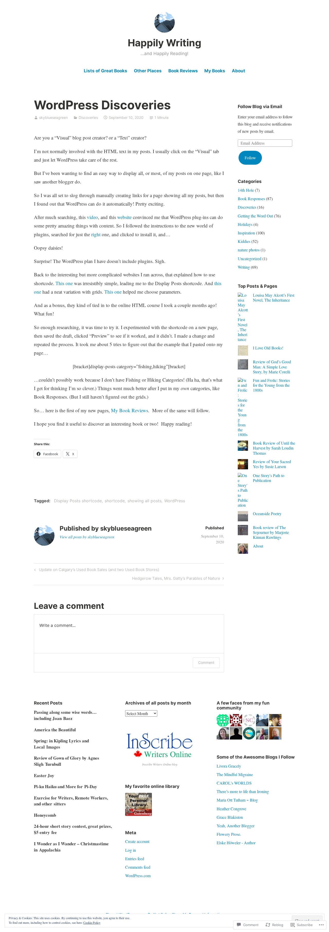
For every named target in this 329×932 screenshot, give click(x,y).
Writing (244, 267)
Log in (130, 850)
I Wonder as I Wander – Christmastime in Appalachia (71, 846)
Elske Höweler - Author (236, 842)
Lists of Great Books (105, 70)
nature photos (249, 249)
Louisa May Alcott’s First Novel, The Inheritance (273, 297)
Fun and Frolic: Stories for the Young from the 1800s (271, 385)
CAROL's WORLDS (234, 783)
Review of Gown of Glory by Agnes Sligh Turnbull (66, 761)
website (124, 217)
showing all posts (144, 500)
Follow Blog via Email (260, 106)
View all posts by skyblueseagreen (87, 536)
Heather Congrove (231, 808)
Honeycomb (45, 815)
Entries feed (134, 858)
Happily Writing (164, 43)
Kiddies (244, 241)
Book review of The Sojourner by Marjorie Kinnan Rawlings (271, 532)
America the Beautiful (55, 729)
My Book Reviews (129, 410)
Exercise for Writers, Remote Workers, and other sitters (71, 801)
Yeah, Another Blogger (235, 825)
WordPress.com (138, 875)
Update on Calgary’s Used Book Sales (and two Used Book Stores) (96, 570)
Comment (206, 662)
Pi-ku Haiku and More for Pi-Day (65, 786)
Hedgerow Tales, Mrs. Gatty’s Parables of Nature (176, 579)
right (95, 234)
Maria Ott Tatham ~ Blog (237, 800)
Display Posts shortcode (78, 500)
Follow (250, 157)
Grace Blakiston (230, 817)
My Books (214, 70)
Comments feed (137, 867)
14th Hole (246, 190)
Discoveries (88, 117)
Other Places (148, 70)
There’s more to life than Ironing (243, 791)
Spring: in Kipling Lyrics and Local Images (61, 743)
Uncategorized (249, 258)
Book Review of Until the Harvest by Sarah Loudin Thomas (274, 447)
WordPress (174, 500)
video (92, 217)
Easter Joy (44, 775)
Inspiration (246, 232)
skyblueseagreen (53, 117)
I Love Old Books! (268, 347)
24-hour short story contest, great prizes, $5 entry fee (73, 829)
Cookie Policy (91, 922)
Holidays (245, 224)
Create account (137, 841)
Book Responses (251, 198)
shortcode (115, 500)
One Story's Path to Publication (268, 478)
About (238, 70)
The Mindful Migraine (235, 774)
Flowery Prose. (229, 834)
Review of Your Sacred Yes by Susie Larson (272, 464)
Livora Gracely (229, 766)
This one (64, 283)
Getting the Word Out (255, 215)
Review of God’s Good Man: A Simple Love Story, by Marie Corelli (272, 366)
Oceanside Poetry (267, 513)
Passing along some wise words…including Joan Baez (65, 715)
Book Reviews (183, 70)
